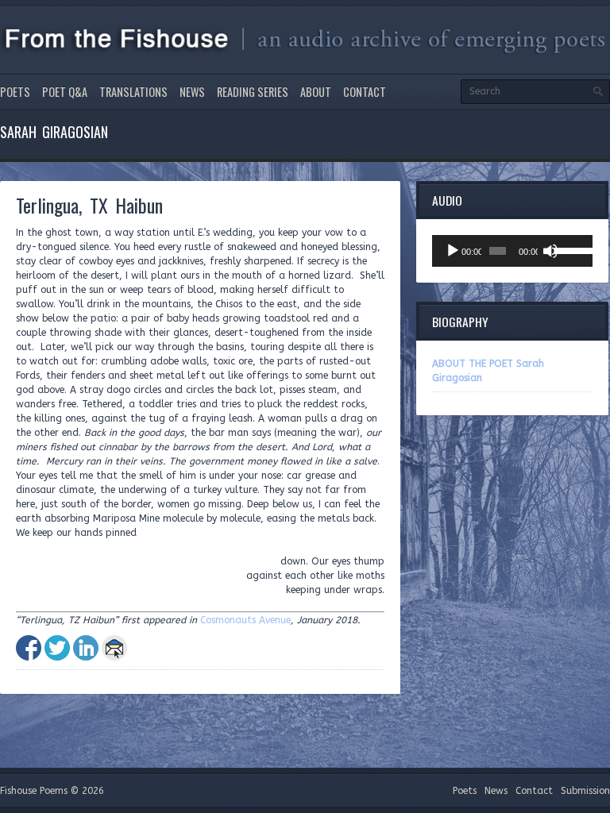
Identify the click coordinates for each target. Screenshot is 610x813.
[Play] (453, 251)
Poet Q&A (64, 91)
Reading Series (252, 91)
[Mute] (550, 251)
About (315, 91)
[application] (512, 251)
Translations (133, 91)
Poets (15, 91)
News (192, 91)
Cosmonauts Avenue (245, 620)
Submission (585, 790)
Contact (364, 91)
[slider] (569, 249)
